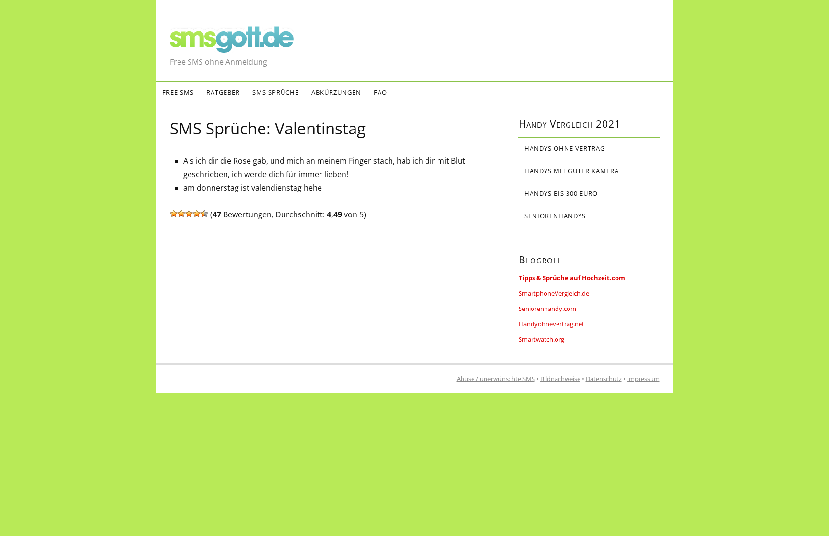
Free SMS (178, 92)
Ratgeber (223, 92)
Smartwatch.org (541, 339)
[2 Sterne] (181, 213)
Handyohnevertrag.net (551, 324)
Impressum (643, 378)
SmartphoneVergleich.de (554, 293)
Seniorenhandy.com (547, 308)
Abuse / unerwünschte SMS (496, 378)
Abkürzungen (336, 92)
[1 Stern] (174, 213)
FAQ (380, 92)
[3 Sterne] (189, 213)
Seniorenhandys (555, 216)
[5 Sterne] (204, 213)
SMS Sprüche (275, 92)
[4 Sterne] (197, 213)
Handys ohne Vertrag (564, 148)
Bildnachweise (560, 378)
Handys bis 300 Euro (561, 193)
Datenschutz (604, 378)
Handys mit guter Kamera (571, 171)
